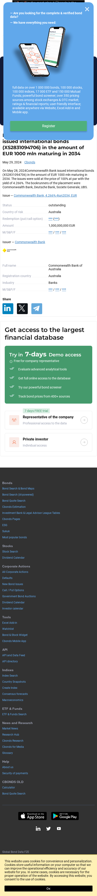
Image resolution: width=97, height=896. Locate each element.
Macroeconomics (12, 700)
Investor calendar (12, 608)
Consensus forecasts (15, 694)
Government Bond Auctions (19, 596)
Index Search (10, 675)
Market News (10, 728)
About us (7, 767)
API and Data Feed (13, 655)
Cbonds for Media (13, 746)
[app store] (32, 816)
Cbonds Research (12, 740)
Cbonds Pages (11, 519)
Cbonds (29, 162)
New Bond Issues (12, 584)
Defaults (7, 578)
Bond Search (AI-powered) (18, 494)
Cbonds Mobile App (14, 641)
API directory (10, 661)
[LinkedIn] (7, 308)
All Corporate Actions (15, 572)
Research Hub (10, 734)
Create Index (9, 687)
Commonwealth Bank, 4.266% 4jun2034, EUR (45, 195)
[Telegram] (36, 308)
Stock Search (10, 551)
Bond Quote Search (13, 500)
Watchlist (8, 628)
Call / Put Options (13, 590)
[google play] (65, 816)
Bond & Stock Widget (15, 635)
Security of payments (15, 773)
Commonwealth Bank (30, 242)
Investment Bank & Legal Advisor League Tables (31, 513)
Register (48, 126)
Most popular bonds (14, 537)
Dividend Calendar (13, 557)
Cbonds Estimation (14, 506)
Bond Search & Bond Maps (18, 488)
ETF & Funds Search (14, 714)
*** (50, 219)
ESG (4, 525)
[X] (22, 308)
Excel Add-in (9, 622)
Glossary (7, 753)
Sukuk (6, 531)
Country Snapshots (14, 681)
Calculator (8, 787)
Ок (48, 888)
